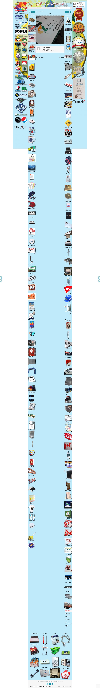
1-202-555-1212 (68, 619)
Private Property (40, 57)
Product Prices (39, 686)
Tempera (64, 686)
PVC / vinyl (61, 57)
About (34, 686)
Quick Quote (45, 686)
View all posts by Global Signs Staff (49, 50)
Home (31, 686)
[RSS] (1, 281)
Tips (50, 686)
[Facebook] (1, 277)
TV (52, 686)
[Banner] (50, 29)
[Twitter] (1, 279)
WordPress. (69, 686)
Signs (39, 11)
